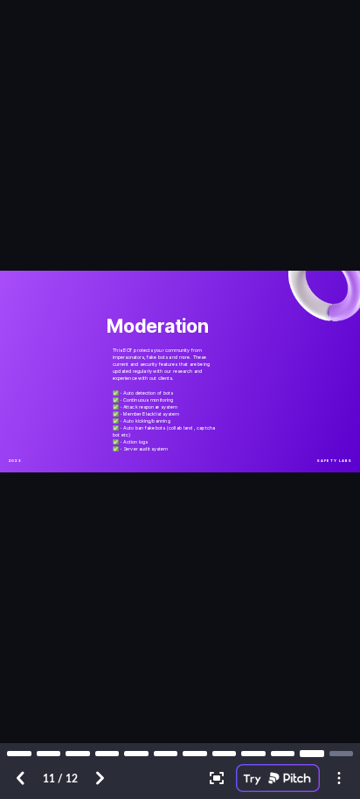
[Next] (100, 778)
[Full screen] (217, 778)
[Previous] (21, 778)
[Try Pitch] (278, 778)
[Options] (339, 778)
